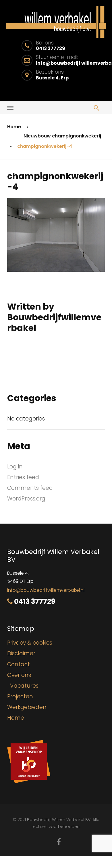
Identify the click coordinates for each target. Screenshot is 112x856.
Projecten (20, 696)
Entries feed (23, 477)
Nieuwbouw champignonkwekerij (62, 136)
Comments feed (30, 488)
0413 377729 (34, 601)
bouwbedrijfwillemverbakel (54, 322)
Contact (18, 664)
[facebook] (59, 841)
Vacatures (24, 686)
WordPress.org (26, 499)
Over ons (19, 675)
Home (14, 126)
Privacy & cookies (29, 643)
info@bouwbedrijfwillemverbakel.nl (45, 590)
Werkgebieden (27, 707)
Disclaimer (21, 653)
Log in (15, 466)
